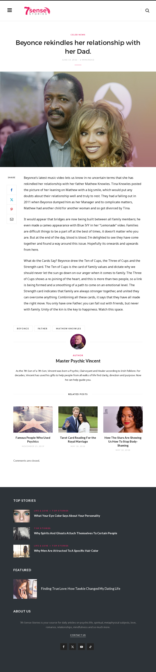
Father (43, 328)
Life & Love (41, 511)
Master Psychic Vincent (78, 360)
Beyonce (23, 328)
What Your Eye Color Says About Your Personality (67, 515)
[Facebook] (12, 190)
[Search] (145, 10)
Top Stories (60, 511)
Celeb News (78, 34)
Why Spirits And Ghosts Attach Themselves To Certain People (75, 533)
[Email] (12, 219)
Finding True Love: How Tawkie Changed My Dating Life (80, 589)
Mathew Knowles (68, 328)
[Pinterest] (12, 209)
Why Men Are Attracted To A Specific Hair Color (66, 550)
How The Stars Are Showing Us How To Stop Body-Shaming (123, 441)
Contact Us (78, 635)
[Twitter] (12, 200)
